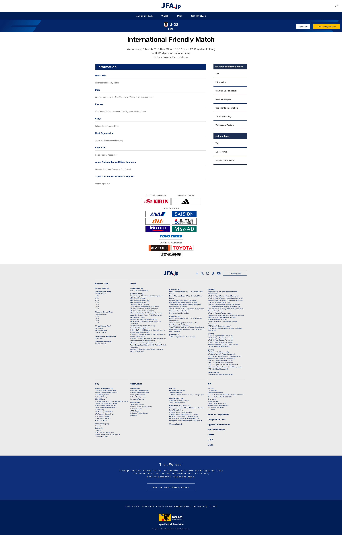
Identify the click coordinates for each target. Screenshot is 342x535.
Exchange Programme (137, 395)
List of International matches (139, 290)
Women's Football (175, 424)
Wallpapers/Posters (224, 124)
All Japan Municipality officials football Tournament (146, 313)
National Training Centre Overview (106, 392)
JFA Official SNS (235, 273)
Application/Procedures (219, 424)
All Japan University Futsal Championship (221, 358)
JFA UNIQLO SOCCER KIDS (104, 432)
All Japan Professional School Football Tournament (146, 349)
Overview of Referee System (139, 390)
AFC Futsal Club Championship (218, 369)
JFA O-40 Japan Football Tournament (220, 336)
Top (217, 73)
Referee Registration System (139, 392)
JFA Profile (211, 410)
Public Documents (216, 429)
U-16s (97, 306)
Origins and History (214, 401)
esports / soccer (100, 344)
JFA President (212, 390)
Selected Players (223, 99)
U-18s (97, 302)
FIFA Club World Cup (137, 351)
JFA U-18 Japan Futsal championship (220, 360)
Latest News (221, 151)
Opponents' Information (226, 107)
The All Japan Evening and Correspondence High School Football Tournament (185, 305)
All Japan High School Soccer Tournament (183, 300)
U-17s (97, 304)
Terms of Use (148, 506)
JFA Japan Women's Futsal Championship (222, 354)
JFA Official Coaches (137, 404)
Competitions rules (217, 419)
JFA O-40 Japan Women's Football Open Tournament (225, 298)
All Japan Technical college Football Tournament (145, 343)
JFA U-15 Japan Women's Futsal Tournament (223, 365)
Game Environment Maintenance (105, 407)
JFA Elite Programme (102, 395)
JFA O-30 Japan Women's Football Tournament (223, 296)
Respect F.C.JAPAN (101, 436)
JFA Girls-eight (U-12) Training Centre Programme (111, 401)
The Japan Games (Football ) (178, 311)
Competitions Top (136, 288)
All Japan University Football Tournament (143, 319)
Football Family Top (102, 424)
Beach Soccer (99, 338)
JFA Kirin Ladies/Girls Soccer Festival (107, 434)
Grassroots (99, 428)
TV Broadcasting (223, 116)
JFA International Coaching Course (180, 412)
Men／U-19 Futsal (101, 330)
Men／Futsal (99, 328)
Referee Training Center (138, 397)
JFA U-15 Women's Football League (219, 313)
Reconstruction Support (177, 390)
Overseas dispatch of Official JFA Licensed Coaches (186, 408)
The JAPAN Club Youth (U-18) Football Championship (186, 309)
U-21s (97, 298)
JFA (209, 383)
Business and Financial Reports (218, 405)
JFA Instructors (135, 411)
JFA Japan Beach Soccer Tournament (220, 374)
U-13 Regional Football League (179, 325)
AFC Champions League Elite (139, 300)
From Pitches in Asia (176, 410)
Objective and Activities (215, 392)
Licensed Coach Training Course (141, 406)
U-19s (97, 300)
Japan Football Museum (177, 402)
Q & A (210, 439)
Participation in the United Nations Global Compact (185, 420)
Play (179, 16)
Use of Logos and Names (216, 407)
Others (211, 434)
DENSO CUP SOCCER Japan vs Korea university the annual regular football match (148, 331)
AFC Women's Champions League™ (220, 326)
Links (210, 444)
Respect (98, 426)
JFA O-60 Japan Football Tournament (220, 340)
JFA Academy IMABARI (102, 418)
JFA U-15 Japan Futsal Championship (220, 362)
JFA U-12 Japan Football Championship (182, 337)
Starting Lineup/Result (225, 90)
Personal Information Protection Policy (174, 506)
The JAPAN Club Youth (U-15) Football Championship (186, 327)
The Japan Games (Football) (139, 304)
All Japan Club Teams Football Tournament (144, 308)
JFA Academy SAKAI (102, 416)
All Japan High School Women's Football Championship (226, 315)
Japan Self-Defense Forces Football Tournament (146, 315)
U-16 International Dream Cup (179, 313)
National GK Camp (101, 397)
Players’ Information (224, 160)
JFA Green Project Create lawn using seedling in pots (186, 395)
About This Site (132, 506)
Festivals (98, 430)
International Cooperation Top (180, 406)
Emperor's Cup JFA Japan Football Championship (146, 296)
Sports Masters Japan (137, 317)
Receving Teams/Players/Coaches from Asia (183, 416)
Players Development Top (104, 388)
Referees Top (135, 388)
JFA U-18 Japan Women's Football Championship (224, 304)
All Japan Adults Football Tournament (142, 311)
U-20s (97, 316)
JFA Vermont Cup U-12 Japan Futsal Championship (225, 367)
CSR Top (172, 388)
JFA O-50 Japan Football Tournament (220, 338)
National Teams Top (102, 288)
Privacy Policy (200, 506)
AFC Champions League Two (139, 302)
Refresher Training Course (139, 413)
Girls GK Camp (100, 399)
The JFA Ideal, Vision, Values (171, 487)
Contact (213, 506)
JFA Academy (99, 410)
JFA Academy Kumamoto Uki (104, 414)
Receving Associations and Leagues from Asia (184, 418)
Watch (165, 16)
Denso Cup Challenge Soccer (140, 328)
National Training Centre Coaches (106, 403)
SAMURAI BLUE (100, 293)
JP (336, 5)
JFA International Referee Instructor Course (183, 414)
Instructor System (136, 409)
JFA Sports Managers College (179, 400)
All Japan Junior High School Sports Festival (183, 323)
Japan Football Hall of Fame (217, 403)
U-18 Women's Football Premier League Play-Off (224, 306)
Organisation (212, 399)
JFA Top (210, 388)
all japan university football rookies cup (142, 326)
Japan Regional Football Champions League (144, 306)
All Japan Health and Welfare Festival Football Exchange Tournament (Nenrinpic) (223, 345)
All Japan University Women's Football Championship (225, 300)
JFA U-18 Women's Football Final (219, 302)
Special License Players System (105, 405)
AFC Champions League (138, 298)
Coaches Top (135, 402)
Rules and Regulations (218, 414)
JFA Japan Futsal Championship (218, 352)
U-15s (97, 308)
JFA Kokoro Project (175, 392)
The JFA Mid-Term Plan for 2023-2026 (220, 397)
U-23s (97, 296)
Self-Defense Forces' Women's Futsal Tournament (224, 356)
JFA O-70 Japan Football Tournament (220, 342)
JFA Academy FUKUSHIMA (104, 412)
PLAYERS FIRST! (101, 420)
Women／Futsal (100, 332)
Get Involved (198, 16)
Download (133, 415)
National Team (144, 16)
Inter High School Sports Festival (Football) (183, 302)
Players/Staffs (303, 26)
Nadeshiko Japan (100, 314)
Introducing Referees (137, 399)
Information (220, 82)
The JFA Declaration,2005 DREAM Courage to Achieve (225, 395)
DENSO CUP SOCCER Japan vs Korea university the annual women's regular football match (148, 339)
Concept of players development (105, 390)
